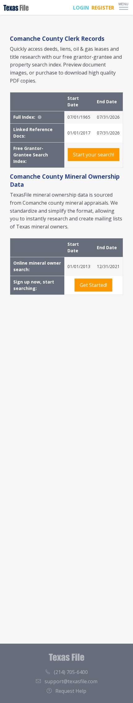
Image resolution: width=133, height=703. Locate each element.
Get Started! (93, 285)
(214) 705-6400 (71, 672)
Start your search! (93, 154)
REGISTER (103, 7)
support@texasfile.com (71, 681)
